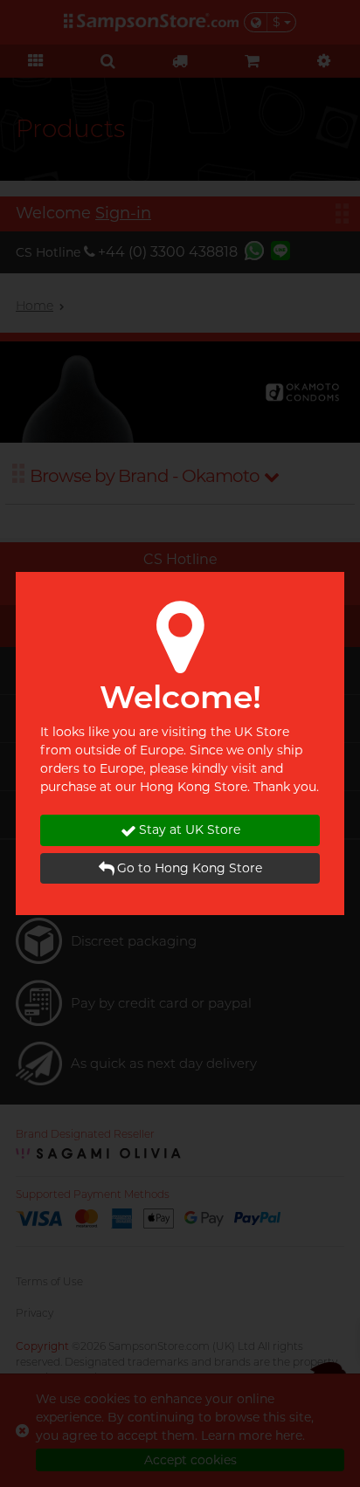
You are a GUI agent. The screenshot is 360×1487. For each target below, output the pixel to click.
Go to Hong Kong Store (189, 868)
